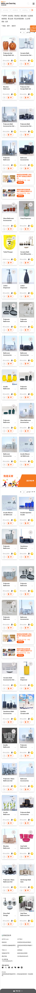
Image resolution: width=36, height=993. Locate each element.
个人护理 (27, 18)
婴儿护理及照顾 (19, 18)
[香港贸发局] (18, 936)
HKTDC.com (5, 939)
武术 (6, 21)
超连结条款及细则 (22, 953)
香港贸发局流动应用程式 (24, 942)
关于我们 (19, 939)
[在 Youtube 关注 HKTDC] (18, 967)
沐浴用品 (10, 15)
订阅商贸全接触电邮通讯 (9, 945)
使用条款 (19, 950)
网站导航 (4, 956)
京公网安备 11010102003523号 (7, 960)
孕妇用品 (17, 15)
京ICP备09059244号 (22, 956)
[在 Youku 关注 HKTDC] (22, 967)
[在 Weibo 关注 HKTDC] (12, 967)
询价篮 (18, 991)
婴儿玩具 (10, 18)
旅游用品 (4, 18)
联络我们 (4, 942)
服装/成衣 (24, 15)
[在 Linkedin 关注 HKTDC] (9, 967)
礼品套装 (30, 15)
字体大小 (4, 950)
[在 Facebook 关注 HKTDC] (3, 967)
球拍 (3, 21)
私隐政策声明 (5, 953)
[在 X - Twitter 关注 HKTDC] (6, 967)
